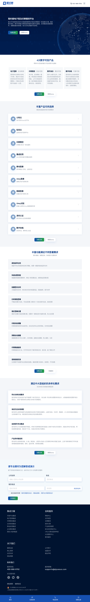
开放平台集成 (11, 516)
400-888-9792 (77, 3)
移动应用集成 (11, 526)
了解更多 (50, 371)
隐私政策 (10, 584)
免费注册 (78, 600)
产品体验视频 (49, 526)
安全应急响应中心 (50, 529)
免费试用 (13, 32)
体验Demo (24, 32)
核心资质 (10, 551)
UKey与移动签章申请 (51, 531)
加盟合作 (48, 551)
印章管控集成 (11, 521)
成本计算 (48, 524)
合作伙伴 (10, 553)
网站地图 (10, 556)
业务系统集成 (11, 524)
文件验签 (48, 518)
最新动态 (10, 548)
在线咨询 (32, 600)
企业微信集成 (11, 529)
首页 (10, 600)
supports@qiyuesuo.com (55, 569)
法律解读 (48, 521)
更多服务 (48, 537)
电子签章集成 (11, 518)
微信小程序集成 (12, 531)
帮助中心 (48, 516)
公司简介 (48, 548)
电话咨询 (55, 600)
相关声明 (48, 553)
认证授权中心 (49, 534)
